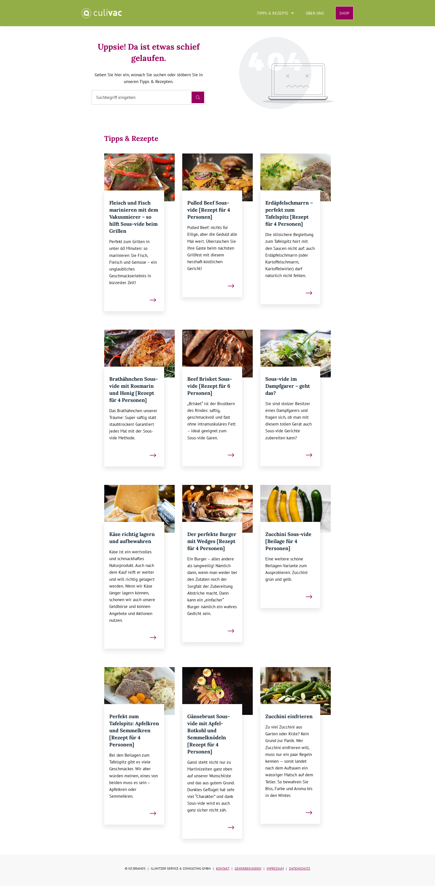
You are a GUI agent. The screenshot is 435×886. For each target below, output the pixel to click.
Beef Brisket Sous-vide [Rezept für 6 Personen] (209, 386)
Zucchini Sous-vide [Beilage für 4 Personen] (288, 541)
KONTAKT (222, 868)
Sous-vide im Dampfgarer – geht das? (287, 386)
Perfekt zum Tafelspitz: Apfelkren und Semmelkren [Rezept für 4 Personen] (134, 730)
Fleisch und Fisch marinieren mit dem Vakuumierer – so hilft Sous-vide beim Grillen (133, 217)
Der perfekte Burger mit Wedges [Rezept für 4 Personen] (211, 541)
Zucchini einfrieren (289, 716)
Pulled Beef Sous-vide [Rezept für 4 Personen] (208, 210)
